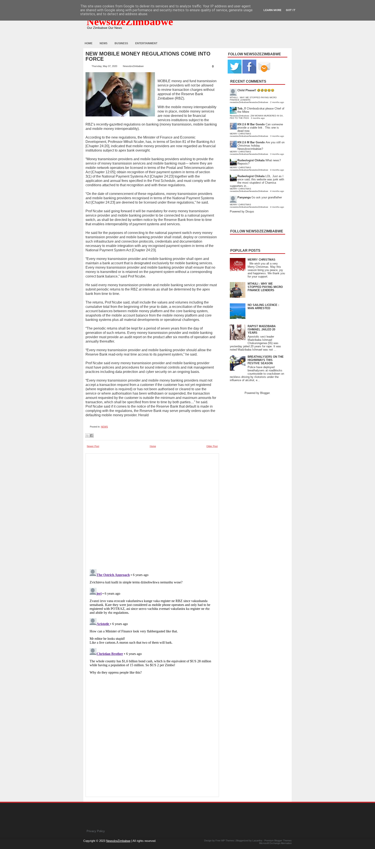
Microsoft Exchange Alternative (275, 843)
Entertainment (146, 43)
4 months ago (277, 170)
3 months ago (258, 118)
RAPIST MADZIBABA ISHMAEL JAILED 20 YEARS (262, 329)
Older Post (212, 446)
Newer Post (93, 446)
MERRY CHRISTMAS (261, 259)
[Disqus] (152, 621)
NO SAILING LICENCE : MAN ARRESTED (263, 306)
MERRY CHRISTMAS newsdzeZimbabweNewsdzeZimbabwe (249, 134)
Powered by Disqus (242, 211)
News (103, 43)
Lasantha (257, 840)
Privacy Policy (96, 831)
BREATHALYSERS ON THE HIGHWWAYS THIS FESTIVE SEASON (266, 360)
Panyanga (244, 197)
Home (88, 43)
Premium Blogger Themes (278, 840)
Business (121, 43)
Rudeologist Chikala (251, 160)
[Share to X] (87, 435)
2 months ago (277, 102)
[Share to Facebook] (91, 435)
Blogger (265, 393)
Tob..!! (241, 108)
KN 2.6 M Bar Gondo (251, 124)
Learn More (272, 10)
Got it (291, 10)
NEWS (104, 426)
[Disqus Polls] (152, 510)
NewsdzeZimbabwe (130, 21)
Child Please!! (246, 90)
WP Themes (227, 840)
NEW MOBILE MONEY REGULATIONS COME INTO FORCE (148, 56)
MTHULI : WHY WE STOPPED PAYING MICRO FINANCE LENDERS (265, 287)
